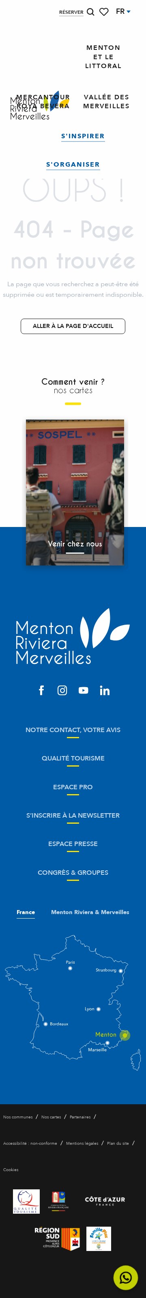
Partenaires (80, 1117)
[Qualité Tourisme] (26, 1201)
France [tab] (26, 912)
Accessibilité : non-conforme (30, 1143)
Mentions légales (82, 1143)
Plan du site (118, 1143)
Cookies (10, 1170)
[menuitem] (103, 57)
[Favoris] (104, 12)
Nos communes (17, 1117)
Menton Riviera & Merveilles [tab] (90, 912)
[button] (90, 12)
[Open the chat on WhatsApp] (126, 1278)
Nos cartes (51, 1117)
